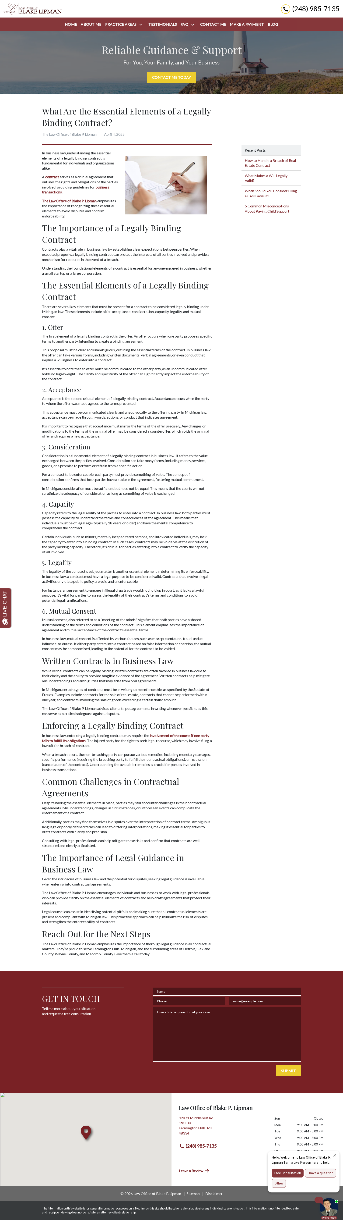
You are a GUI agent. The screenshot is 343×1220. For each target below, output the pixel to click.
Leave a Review (191, 1170)
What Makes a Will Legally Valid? (266, 178)
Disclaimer (214, 1193)
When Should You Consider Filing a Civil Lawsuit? (271, 193)
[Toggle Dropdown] (142, 25)
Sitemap (193, 1193)
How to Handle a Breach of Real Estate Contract (270, 163)
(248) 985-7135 (201, 1146)
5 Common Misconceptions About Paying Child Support (267, 208)
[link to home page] (33, 9)
